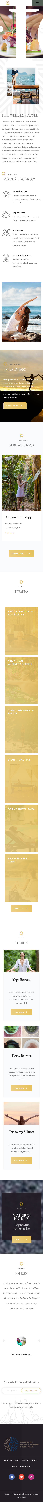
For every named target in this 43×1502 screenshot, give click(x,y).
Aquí (16, 1240)
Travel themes (19, 553)
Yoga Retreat (21, 980)
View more (19, 1012)
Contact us (12, 406)
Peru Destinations (30, 1460)
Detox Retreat (21, 1056)
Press (14, 1466)
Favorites (19, 908)
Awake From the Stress (21, 483)
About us (8, 1460)
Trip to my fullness (21, 1132)
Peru (17, 1460)
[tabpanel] (21, 29)
